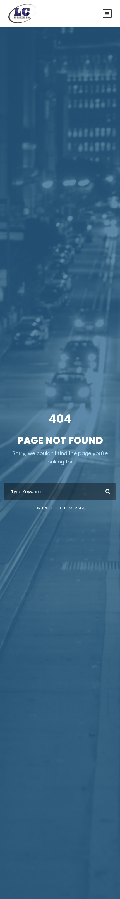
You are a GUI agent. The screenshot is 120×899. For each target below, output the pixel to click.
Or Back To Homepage (60, 508)
